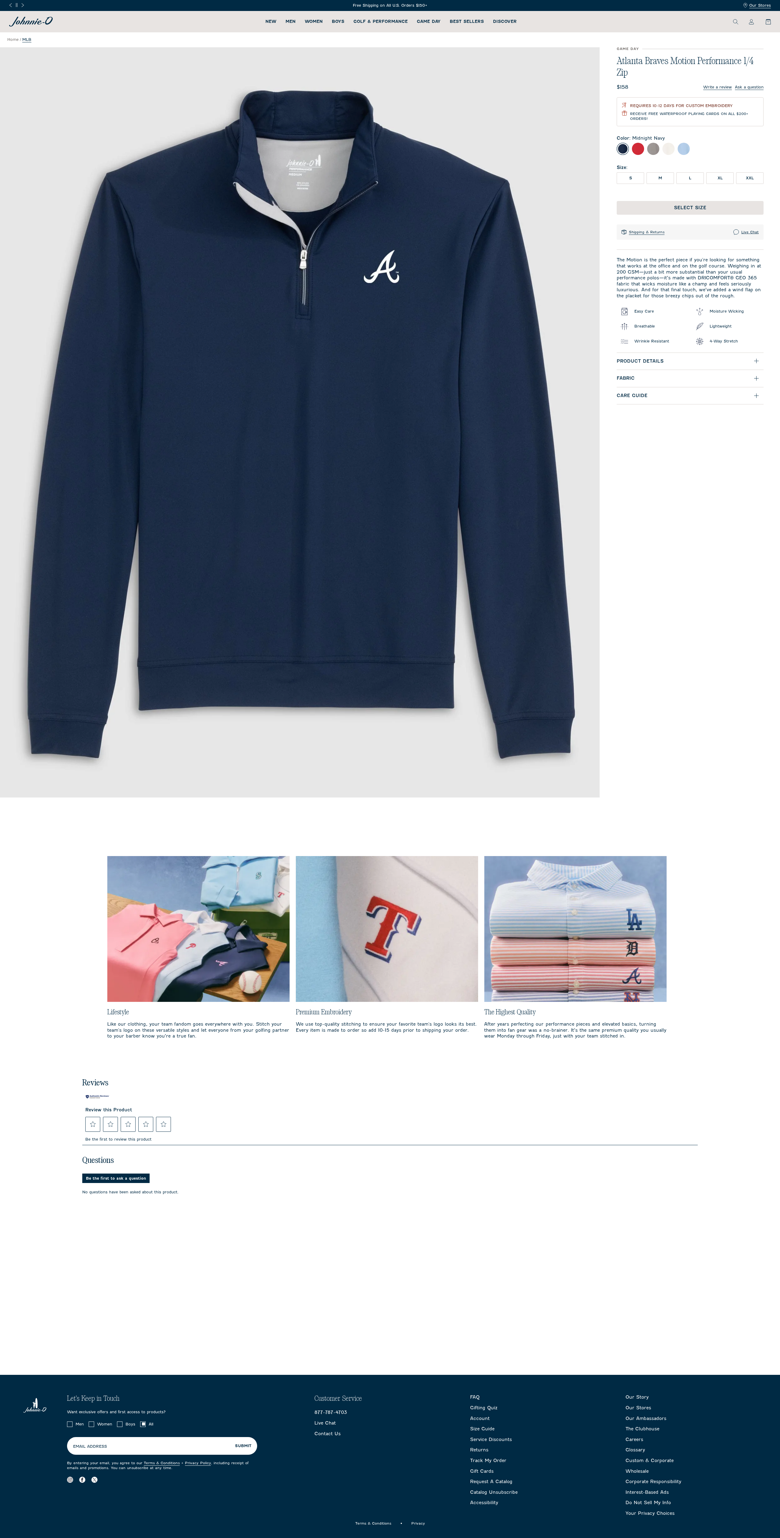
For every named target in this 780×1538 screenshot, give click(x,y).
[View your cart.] (765, 22)
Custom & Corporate (650, 1460)
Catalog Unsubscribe (494, 1492)
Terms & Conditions (162, 1463)
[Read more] (390, 5)
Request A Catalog (491, 1481)
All (151, 1424)
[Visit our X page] (94, 1479)
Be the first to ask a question (116, 1178)
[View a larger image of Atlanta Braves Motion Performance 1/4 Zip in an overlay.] (300, 422)
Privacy (418, 1523)
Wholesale (637, 1471)
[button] (93, 1124)
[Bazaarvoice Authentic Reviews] (97, 1096)
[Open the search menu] (735, 22)
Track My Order (488, 1460)
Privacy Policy (198, 1463)
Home (13, 39)
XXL (750, 178)
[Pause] (16, 5)
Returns (479, 1450)
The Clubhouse (642, 1429)
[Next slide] (22, 5)
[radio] (623, 149)
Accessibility (484, 1502)
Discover (505, 21)
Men (290, 21)
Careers (634, 1439)
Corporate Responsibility (653, 1481)
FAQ (475, 1397)
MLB (26, 39)
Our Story (637, 1397)
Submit (243, 1446)
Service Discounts (491, 1439)
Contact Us (327, 1433)
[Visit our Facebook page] (82, 1479)
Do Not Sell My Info (648, 1502)
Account (480, 1418)
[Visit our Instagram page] (70, 1479)
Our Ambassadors (646, 1418)
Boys (338, 21)
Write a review (717, 87)
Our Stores (760, 5)
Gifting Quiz (484, 1408)
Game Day (429, 21)
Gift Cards (482, 1471)
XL (720, 178)
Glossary (635, 1450)
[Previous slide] (10, 5)
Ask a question (749, 87)
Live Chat (750, 232)
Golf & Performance (380, 21)
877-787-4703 (330, 1412)
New (270, 21)
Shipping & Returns (647, 232)
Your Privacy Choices (650, 1513)
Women (314, 21)
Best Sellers (467, 21)
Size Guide (482, 1429)
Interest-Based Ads (647, 1492)
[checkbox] (70, 1424)
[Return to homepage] (31, 21)
